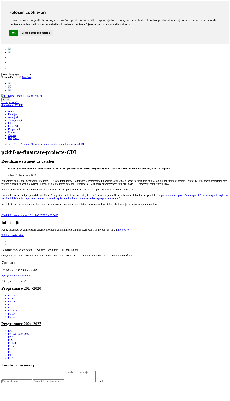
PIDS (11, 345)
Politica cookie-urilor (12, 235)
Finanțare (13, 114)
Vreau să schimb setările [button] (36, 32)
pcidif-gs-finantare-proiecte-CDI (67, 144)
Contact (12, 132)
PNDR (11, 301)
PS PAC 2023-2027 (18, 333)
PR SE (11, 358)
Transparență (15, 120)
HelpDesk (13, 138)
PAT (10, 330)
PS (9, 351)
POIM (11, 295)
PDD (11, 348)
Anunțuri (13, 117)
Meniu (6, 99)
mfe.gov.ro (123, 229)
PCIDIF (12, 342)
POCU (11, 304)
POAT (11, 316)
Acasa (17, 144)
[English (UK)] (9, 52)
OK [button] (14, 32)
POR (10, 298)
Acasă (11, 111)
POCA (11, 313)
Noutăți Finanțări (40, 144)
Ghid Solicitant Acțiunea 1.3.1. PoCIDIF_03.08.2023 (29, 215)
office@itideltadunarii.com (15, 275)
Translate (26, 77)
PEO (10, 339)
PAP (10, 336)
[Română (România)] (9, 49)
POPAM (12, 310)
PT (9, 354)
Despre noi (14, 129)
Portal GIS (13, 126)
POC (10, 307)
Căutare (12, 135)
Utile (10, 123)
